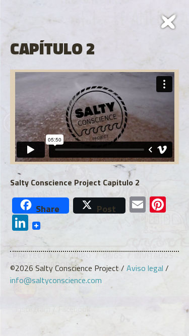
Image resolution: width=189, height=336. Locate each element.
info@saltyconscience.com (56, 280)
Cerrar (169, 20)
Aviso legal (145, 268)
